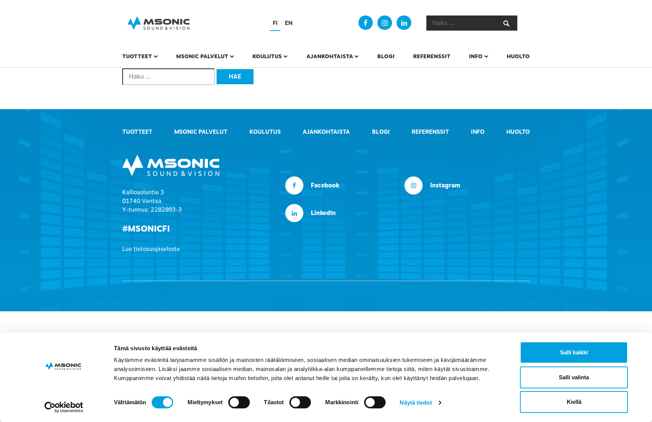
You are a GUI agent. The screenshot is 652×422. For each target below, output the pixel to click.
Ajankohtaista (329, 56)
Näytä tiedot (416, 402)
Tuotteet (137, 56)
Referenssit (432, 56)
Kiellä (574, 402)
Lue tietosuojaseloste (151, 249)
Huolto (518, 56)
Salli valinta (574, 377)
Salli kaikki (574, 352)
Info (476, 56)
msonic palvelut (202, 56)
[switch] (239, 402)
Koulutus (267, 56)
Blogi (386, 56)
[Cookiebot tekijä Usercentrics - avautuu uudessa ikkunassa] (64, 407)
